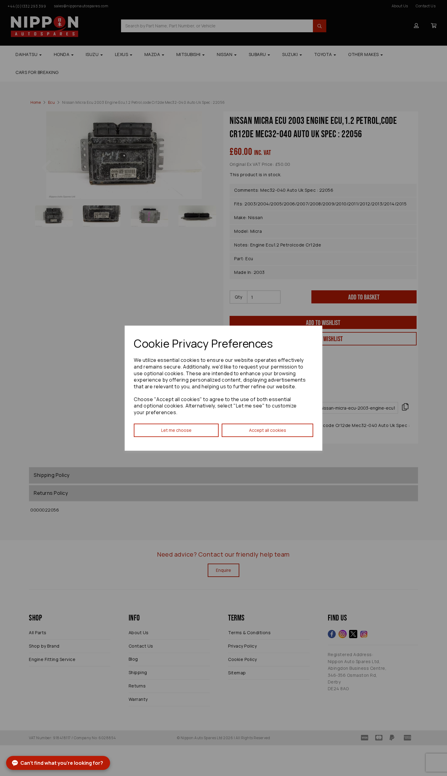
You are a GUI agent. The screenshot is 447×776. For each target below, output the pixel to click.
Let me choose (176, 430)
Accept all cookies (267, 430)
